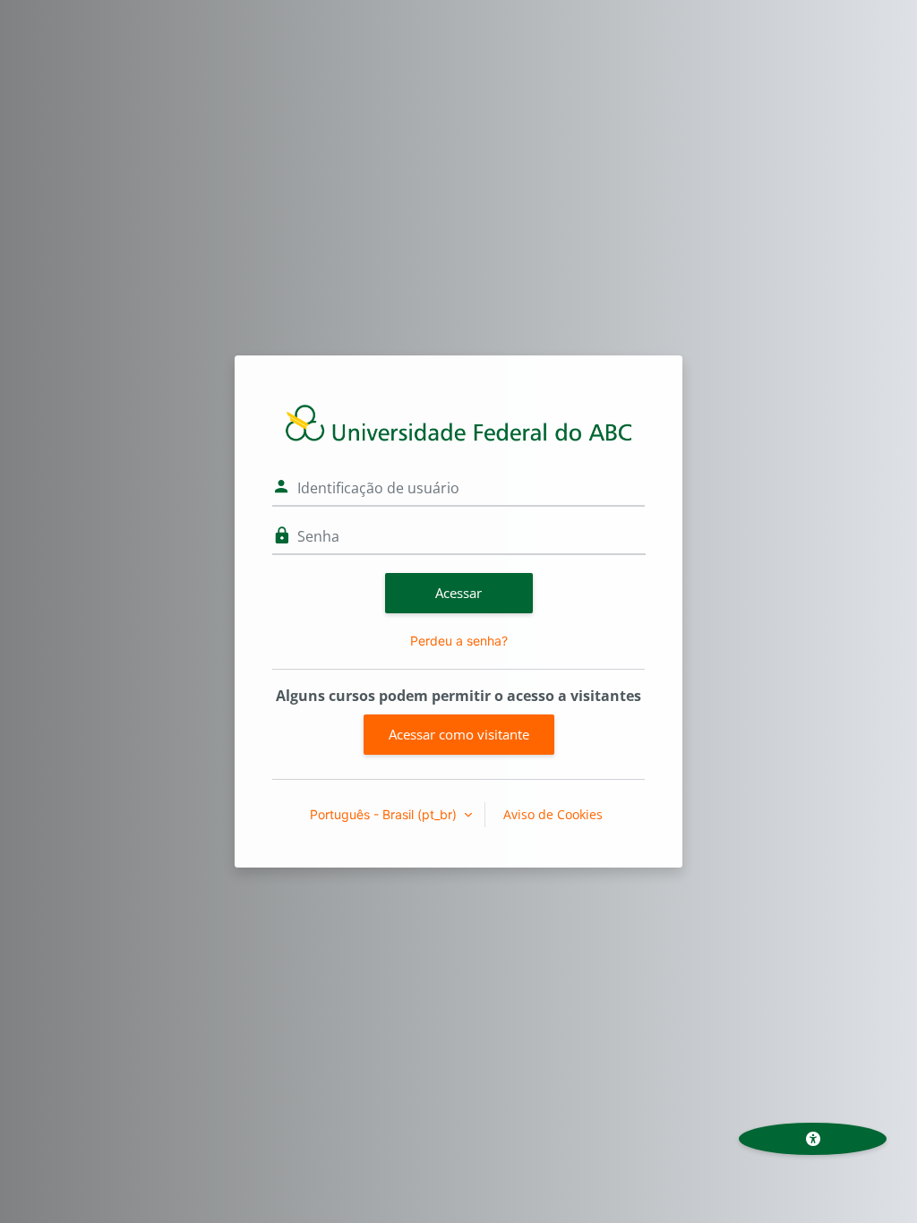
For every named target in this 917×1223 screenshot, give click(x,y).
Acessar (458, 593)
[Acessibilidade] (813, 1139)
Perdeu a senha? (459, 640)
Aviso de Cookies (553, 814)
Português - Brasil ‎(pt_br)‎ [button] (385, 814)
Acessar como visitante (459, 734)
